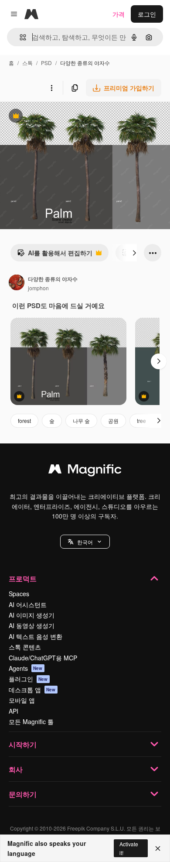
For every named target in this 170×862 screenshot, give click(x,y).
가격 (118, 14)
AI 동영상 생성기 (31, 625)
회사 (16, 769)
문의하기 (23, 794)
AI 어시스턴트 (28, 604)
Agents (26, 668)
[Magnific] (85, 470)
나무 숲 (81, 420)
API (13, 711)
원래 (50, 116)
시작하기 (23, 744)
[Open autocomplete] (19, 37)
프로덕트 (23, 579)
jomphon (38, 288)
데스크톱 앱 (32, 689)
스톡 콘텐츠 (25, 646)
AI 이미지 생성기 (31, 615)
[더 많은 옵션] (51, 87)
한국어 (85, 542)
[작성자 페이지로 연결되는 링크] (16, 283)
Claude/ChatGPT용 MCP (43, 657)
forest (24, 420)
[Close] (158, 848)
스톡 (27, 62)
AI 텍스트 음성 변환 (35, 636)
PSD (46, 62)
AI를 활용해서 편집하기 (54, 254)
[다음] (134, 252)
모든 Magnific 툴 (31, 721)
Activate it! (128, 848)
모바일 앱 (22, 700)
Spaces (19, 593)
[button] (85, 542)
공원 (113, 420)
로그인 (147, 14)
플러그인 (28, 678)
